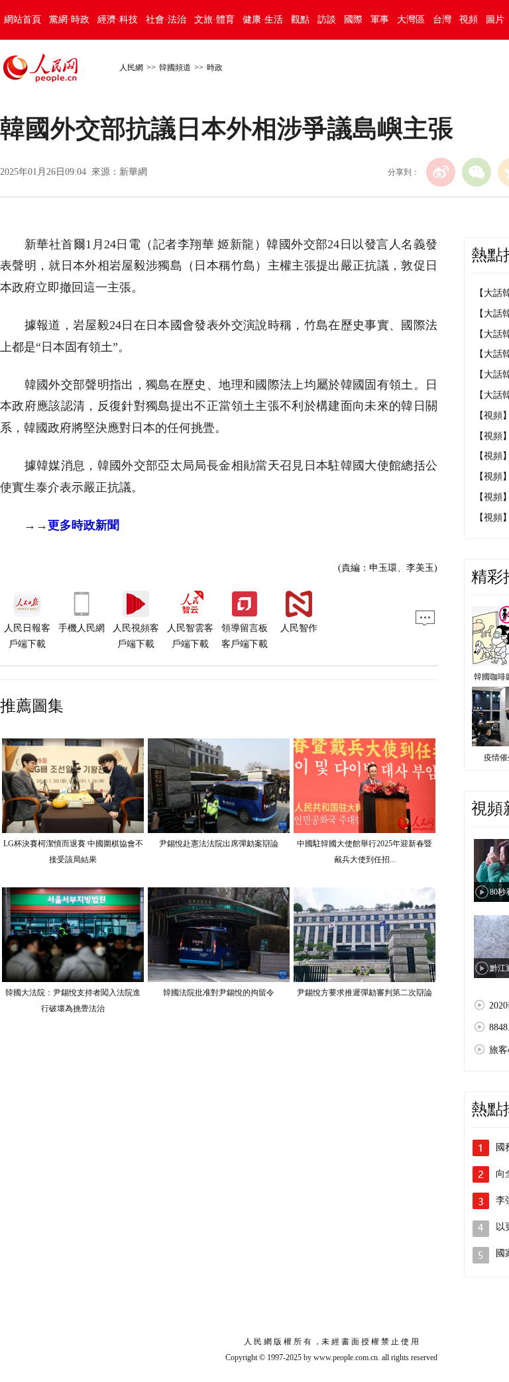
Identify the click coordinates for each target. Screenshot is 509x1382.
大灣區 (411, 20)
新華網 (133, 172)
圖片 (495, 20)
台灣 (442, 20)
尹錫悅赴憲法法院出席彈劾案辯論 (218, 843)
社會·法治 (166, 20)
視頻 (468, 20)
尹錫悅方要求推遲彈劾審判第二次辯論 (364, 992)
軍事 (379, 20)
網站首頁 (22, 20)
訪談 (326, 20)
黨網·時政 (69, 20)
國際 (353, 20)
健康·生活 (263, 20)
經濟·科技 (117, 20)
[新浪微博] (440, 172)
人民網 (131, 67)
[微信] (476, 172)
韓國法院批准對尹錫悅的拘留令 (218, 992)
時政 (215, 67)
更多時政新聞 (83, 525)
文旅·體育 (214, 20)
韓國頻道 (175, 67)
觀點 (300, 20)
